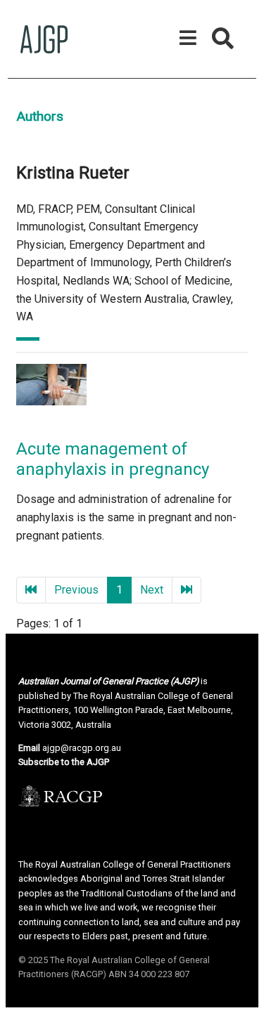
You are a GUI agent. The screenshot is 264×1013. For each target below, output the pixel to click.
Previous (76, 589)
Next (151, 589)
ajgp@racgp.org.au (81, 748)
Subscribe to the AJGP (63, 762)
